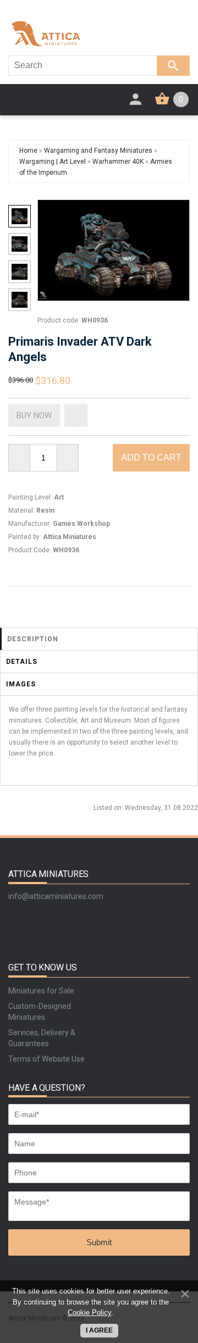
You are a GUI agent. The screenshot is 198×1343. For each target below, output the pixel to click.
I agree (99, 1330)
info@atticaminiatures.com (55, 896)
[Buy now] (34, 415)
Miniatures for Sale (41, 990)
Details (21, 661)
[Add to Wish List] (75, 415)
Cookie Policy (90, 1312)
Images (21, 684)
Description (32, 639)
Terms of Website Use (46, 1059)
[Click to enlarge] (113, 250)
